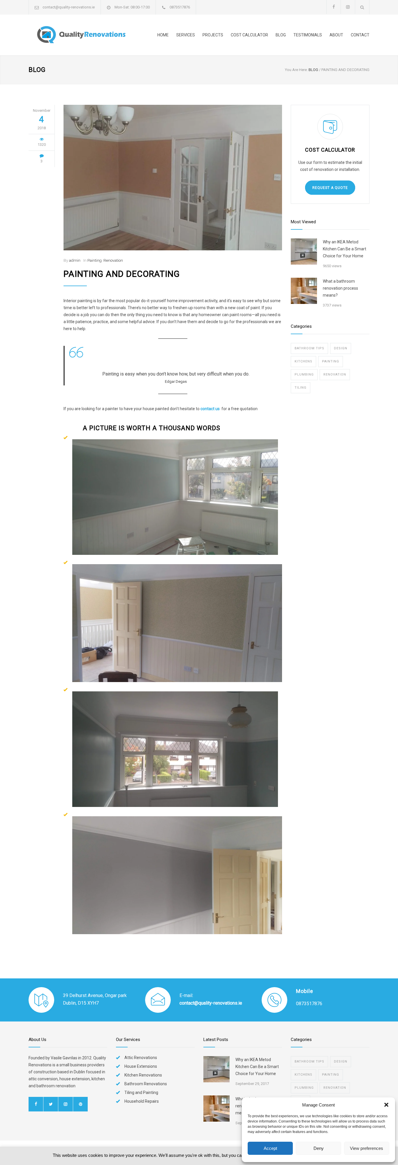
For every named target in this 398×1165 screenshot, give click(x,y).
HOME (163, 35)
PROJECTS (212, 35)
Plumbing (304, 374)
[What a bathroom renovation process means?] (304, 291)
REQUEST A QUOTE (330, 188)
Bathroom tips (309, 348)
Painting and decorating (122, 274)
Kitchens (303, 361)
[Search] (362, 7)
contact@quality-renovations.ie (69, 7)
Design (340, 348)
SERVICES (185, 35)
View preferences (366, 1148)
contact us (210, 408)
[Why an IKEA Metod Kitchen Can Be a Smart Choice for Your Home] (304, 251)
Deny (319, 1148)
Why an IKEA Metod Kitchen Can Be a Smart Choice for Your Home (344, 249)
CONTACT (360, 35)
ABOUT (336, 35)
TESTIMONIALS (307, 35)
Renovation (113, 260)
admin (74, 260)
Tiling (301, 387)
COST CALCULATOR (249, 35)
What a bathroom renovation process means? (340, 288)
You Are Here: (296, 70)
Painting (94, 260)
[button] (386, 1105)
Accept (270, 1148)
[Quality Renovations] (82, 35)
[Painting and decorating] (173, 177)
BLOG (281, 35)
